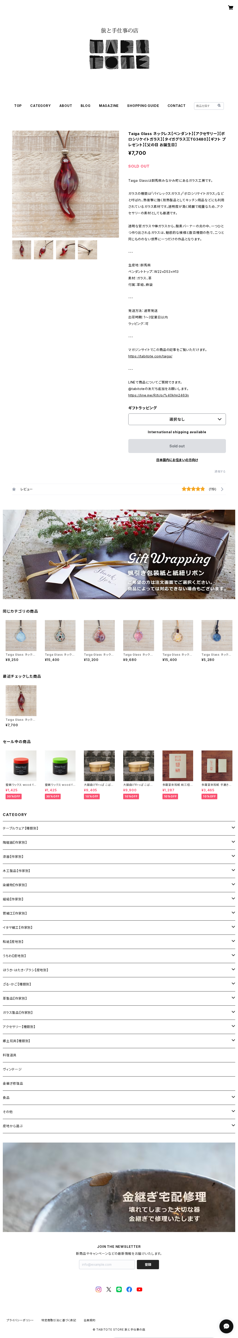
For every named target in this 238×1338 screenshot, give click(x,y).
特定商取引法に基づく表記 (58, 1320)
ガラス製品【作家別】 (18, 1012)
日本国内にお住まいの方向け (177, 460)
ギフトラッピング (142, 408)
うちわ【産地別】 (14, 956)
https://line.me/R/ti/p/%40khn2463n (158, 395)
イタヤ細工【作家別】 (18, 927)
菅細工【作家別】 (15, 913)
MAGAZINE (109, 106)
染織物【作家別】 (15, 885)
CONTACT (177, 106)
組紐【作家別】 (13, 899)
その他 (8, 1112)
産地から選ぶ (13, 1126)
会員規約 (90, 1320)
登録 (148, 1264)
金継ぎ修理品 (13, 1083)
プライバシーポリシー (20, 1320)
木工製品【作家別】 (16, 871)
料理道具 (10, 1055)
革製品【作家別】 (15, 998)
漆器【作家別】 (13, 857)
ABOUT (65, 106)
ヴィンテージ (12, 1069)
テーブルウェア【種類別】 (21, 828)
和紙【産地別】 (13, 942)
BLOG (86, 106)
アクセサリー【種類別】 (19, 1027)
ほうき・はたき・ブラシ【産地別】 (26, 970)
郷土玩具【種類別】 (16, 1041)
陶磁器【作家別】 (15, 842)
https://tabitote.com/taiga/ (150, 356)
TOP (18, 106)
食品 (6, 1098)
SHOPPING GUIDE (143, 106)
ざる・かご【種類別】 (17, 984)
